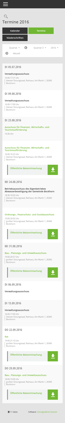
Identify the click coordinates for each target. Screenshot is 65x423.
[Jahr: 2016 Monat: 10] (7, 53)
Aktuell (16, 53)
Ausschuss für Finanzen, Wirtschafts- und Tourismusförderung (27, 128)
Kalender (15, 30)
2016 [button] (53, 47)
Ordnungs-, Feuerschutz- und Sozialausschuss (29, 214)
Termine (41, 30)
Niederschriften (15, 37)
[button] (53, 170)
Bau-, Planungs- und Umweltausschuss (25, 253)
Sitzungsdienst (47, 412)
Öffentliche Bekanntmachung (26, 168)
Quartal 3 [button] (39, 47)
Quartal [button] (13, 47)
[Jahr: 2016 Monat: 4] (26, 48)
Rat (6, 336)
